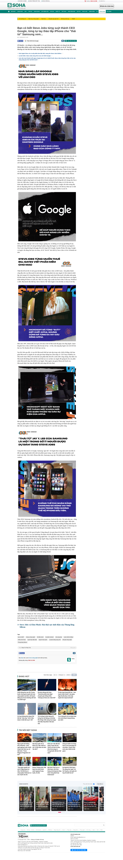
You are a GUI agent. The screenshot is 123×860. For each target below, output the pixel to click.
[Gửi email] (62, 41)
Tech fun (43, 18)
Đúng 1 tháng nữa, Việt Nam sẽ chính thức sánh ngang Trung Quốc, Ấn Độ (39, 770)
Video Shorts (23, 784)
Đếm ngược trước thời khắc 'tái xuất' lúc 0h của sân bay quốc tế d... (58, 804)
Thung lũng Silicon (22, 642)
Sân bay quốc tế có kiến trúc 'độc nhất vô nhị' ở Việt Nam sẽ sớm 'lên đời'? (39, 746)
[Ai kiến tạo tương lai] (106, 6)
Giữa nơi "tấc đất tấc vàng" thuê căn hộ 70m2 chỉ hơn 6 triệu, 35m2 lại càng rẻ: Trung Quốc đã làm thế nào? (54, 748)
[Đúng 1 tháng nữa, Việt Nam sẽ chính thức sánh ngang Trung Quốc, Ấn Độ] (39, 761)
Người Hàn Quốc (43, 639)
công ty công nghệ (30, 637)
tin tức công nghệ (33, 657)
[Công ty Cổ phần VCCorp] (40, 835)
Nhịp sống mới (71, 11)
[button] (59, 812)
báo (22, 657)
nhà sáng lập (59, 637)
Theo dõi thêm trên (87, 784)
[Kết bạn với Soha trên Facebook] (69, 660)
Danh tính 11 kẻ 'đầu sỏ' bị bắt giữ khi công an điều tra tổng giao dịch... (26, 804)
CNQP (73, 18)
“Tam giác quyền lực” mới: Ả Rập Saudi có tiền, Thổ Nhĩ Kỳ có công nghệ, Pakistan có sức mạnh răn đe (24, 771)
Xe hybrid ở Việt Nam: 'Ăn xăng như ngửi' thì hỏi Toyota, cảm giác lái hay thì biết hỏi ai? (69, 770)
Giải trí (78, 11)
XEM (74, 675)
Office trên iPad (21, 639)
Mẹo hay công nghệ (33, 18)
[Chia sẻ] (20, 41)
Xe (97, 11)
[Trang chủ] (16, 6)
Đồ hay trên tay (65, 18)
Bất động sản (45, 11)
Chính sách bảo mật (75, 846)
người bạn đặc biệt (32, 639)
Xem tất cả (100, 784)
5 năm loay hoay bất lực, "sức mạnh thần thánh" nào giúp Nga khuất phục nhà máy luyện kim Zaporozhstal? (67, 695)
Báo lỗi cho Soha (72, 41)
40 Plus (52, 11)
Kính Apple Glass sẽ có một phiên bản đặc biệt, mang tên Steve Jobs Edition (40, 53)
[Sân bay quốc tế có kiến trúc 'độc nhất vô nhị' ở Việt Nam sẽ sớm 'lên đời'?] (39, 737)
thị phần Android (49, 637)
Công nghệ (102, 11)
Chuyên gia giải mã (53, 18)
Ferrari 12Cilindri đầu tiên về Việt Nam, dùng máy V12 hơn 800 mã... (90, 804)
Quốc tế (58, 11)
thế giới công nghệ (67, 639)
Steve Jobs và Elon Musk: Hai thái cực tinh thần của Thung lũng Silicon (47, 626)
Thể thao (64, 11)
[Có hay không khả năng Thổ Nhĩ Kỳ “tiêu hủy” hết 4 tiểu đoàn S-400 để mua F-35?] (26, 709)
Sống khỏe (92, 11)
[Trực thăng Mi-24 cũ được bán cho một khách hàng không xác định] (67, 709)
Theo (47, 647)
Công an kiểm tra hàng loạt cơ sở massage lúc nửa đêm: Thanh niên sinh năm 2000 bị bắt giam (69, 747)
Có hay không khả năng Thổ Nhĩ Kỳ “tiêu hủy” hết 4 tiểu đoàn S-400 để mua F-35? (25, 718)
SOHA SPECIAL (46, 1)
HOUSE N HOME (22, 1)
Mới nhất (13, 11)
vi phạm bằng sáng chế (54, 639)
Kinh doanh (37, 11)
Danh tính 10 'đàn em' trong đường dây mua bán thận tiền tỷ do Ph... (74, 804)
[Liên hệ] (74, 653)
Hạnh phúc (20, 11)
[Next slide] (101, 799)
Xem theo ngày (48, 675)
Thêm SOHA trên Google (32, 41)
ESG (25, 11)
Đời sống (109, 11)
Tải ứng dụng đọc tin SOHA (39, 825)
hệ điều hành (40, 637)
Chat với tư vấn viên (79, 850)
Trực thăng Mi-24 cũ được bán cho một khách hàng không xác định (67, 718)
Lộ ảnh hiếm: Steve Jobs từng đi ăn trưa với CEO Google (35, 55)
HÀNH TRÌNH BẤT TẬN (34, 1)
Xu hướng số (22, 18)
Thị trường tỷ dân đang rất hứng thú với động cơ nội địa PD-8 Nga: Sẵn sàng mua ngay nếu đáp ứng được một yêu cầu (47, 719)
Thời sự (30, 11)
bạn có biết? (21, 637)
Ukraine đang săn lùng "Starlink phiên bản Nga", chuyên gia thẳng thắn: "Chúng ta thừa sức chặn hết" (47, 695)
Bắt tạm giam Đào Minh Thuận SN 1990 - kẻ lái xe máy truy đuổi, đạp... (42, 804)
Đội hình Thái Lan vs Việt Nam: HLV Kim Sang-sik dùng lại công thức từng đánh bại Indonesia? (54, 771)
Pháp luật (84, 11)
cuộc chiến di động (68, 637)
